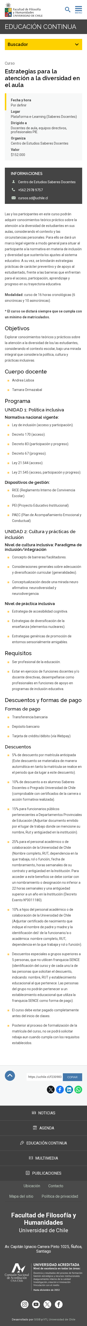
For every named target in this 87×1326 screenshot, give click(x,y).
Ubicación (32, 1186)
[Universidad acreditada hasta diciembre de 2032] (43, 1277)
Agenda (46, 1128)
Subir (10, 1076)
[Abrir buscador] (67, 10)
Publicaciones (46, 1173)
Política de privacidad (60, 1196)
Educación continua (40, 26)
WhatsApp (78, 1089)
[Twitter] (47, 1304)
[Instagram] (25, 1304)
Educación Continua (46, 1143)
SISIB (37, 1319)
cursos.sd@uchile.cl (33, 198)
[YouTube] (36, 1304)
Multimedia (46, 1158)
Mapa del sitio (21, 1196)
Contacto (55, 1186)
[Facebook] (59, 1304)
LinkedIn (69, 1089)
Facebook (60, 1089)
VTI (45, 1319)
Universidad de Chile (62, 1319)
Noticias (46, 1113)
